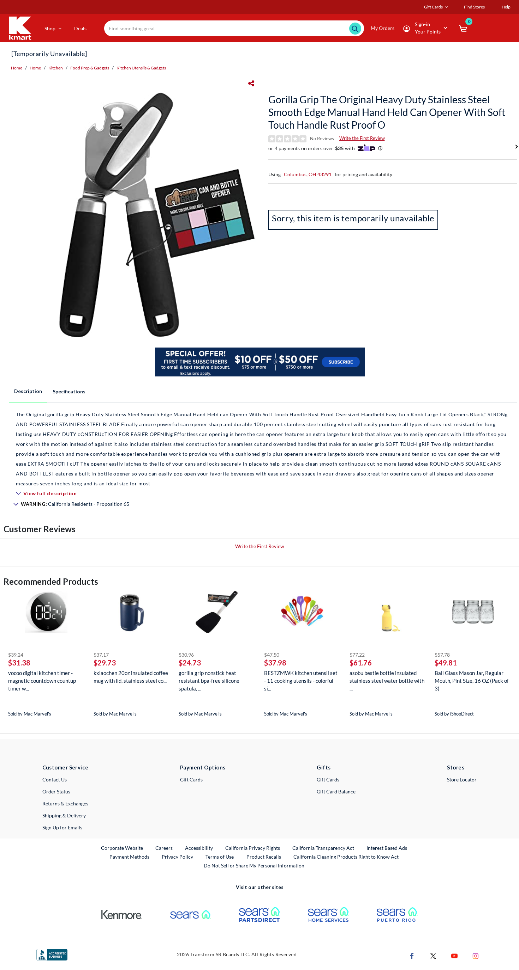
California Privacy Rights (252, 848)
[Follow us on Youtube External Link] (454, 955)
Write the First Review (362, 138)
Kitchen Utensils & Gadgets (141, 67)
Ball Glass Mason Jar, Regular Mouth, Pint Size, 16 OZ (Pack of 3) (472, 681)
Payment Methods (129, 857)
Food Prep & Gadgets (89, 67)
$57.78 (442, 655)
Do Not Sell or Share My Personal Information (254, 865)
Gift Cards (191, 779)
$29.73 (105, 662)
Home (16, 67)
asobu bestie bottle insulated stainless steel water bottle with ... (387, 681)
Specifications (69, 391)
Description (28, 391)
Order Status (56, 791)
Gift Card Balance (336, 791)
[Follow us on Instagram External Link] (476, 955)
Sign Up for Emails (62, 827)
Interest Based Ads (386, 848)
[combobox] (234, 28)
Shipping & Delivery (64, 815)
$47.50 (271, 655)
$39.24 (15, 655)
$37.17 (101, 655)
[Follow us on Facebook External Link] (412, 955)
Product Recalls (264, 856)
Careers (164, 848)
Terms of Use (219, 857)
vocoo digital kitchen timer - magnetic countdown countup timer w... (42, 681)
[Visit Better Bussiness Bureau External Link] (51, 954)
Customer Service (65, 767)
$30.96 (186, 655)
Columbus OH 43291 (308, 174)
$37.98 (275, 662)
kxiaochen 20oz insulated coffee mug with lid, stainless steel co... (131, 677)
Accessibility (199, 848)
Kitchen (55, 67)
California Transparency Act (323, 848)
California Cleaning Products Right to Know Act (346, 857)
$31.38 (19, 662)
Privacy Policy (177, 857)
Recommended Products (51, 581)
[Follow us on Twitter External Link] (433, 955)
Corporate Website (122, 848)
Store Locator (462, 779)
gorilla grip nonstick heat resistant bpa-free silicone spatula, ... (209, 681)
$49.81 (446, 662)
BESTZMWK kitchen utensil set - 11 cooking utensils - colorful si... (301, 681)
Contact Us (54, 779)
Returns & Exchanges (65, 803)
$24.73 (190, 662)
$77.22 (357, 655)
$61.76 (361, 662)
